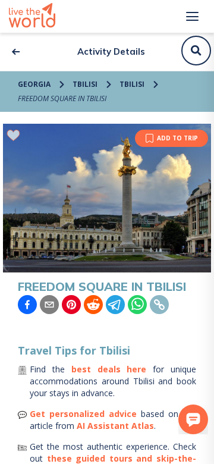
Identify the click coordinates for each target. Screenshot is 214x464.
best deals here (109, 369)
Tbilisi (85, 84)
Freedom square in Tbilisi (62, 98)
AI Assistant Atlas (115, 425)
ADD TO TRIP (177, 138)
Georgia (34, 84)
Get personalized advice (83, 413)
